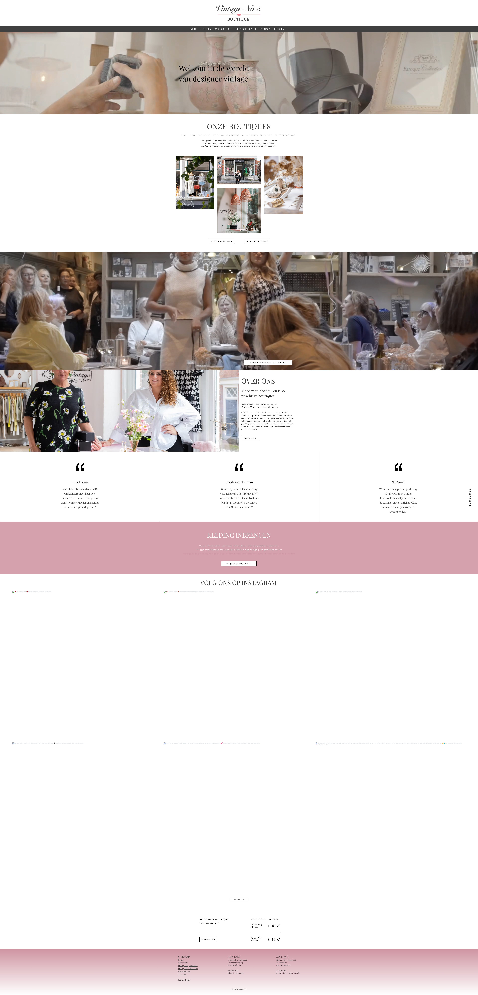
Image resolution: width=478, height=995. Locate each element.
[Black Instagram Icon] (274, 926)
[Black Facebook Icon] (269, 926)
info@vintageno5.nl (236, 973)
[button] (223, 29)
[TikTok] (279, 926)
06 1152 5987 (281, 970)
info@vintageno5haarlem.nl (287, 973)
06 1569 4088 (233, 970)
